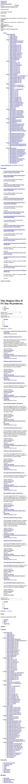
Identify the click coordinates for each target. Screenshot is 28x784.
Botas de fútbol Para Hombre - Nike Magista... (13, 403)
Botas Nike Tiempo (11, 109)
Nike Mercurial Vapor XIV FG (17, 133)
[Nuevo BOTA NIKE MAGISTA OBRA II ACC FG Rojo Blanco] (15, 556)
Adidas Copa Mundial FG (16, 65)
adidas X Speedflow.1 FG (16, 101)
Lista (5, 309)
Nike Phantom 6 (13, 162)
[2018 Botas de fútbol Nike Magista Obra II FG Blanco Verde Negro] (15, 535)
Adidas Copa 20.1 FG (15, 69)
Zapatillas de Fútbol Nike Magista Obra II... (13, 336)
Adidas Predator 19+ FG (15, 49)
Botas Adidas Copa (11, 61)
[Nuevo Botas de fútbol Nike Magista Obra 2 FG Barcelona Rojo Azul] (15, 512)
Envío (5, 766)
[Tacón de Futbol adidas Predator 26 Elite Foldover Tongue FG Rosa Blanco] (15, 172)
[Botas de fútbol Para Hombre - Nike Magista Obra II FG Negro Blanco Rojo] (15, 397)
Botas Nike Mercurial (12, 122)
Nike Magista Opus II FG (16, 120)
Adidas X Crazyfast (14, 106)
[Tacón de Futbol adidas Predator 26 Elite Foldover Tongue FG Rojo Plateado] (15, 213)
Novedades (3, 168)
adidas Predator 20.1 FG (15, 51)
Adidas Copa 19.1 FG (15, 66)
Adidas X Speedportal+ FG (16, 105)
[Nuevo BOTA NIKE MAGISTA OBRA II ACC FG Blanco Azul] (15, 377)
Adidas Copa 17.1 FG (15, 62)
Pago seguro (6, 770)
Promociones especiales (9, 762)
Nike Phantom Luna (14, 161)
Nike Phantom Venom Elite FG (17, 150)
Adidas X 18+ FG (14, 91)
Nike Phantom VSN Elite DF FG (17, 149)
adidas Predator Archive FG (16, 53)
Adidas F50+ (13, 35)
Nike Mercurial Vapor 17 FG (16, 126)
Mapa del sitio (7, 772)
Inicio (5, 32)
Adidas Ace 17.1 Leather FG (16, 85)
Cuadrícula (6, 308)
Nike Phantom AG (14, 157)
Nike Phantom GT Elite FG (16, 156)
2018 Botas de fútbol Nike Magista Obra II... (13, 361)
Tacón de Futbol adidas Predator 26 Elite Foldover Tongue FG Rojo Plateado (14, 217)
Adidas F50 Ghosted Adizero (16, 102)
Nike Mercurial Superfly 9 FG (17, 125)
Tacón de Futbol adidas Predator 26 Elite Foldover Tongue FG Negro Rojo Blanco (14, 203)
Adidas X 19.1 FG (14, 94)
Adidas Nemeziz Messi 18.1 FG (17, 78)
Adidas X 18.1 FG (14, 93)
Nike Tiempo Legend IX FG (16, 113)
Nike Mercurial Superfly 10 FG (17, 124)
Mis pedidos (6, 778)
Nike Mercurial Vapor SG (16, 138)
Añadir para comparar (9, 354)
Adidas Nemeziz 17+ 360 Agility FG (18, 75)
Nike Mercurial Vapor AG (16, 141)
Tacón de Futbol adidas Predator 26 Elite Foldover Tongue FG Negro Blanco (14, 230)
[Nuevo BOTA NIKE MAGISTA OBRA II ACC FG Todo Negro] (15, 467)
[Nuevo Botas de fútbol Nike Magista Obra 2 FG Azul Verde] (15, 422)
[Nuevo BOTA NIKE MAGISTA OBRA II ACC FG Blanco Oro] (15, 577)
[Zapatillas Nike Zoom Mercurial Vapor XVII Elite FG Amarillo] (15, 254)
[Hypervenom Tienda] (6, 4)
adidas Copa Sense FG (15, 71)
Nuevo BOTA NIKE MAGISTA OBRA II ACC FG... (14, 383)
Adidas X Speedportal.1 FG (16, 103)
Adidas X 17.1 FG (14, 90)
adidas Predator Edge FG (15, 55)
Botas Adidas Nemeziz (12, 74)
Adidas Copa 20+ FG (15, 70)
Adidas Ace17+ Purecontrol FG (17, 86)
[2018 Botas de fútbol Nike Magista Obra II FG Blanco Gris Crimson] (15, 355)
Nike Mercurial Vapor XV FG (17, 129)
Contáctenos (3, 2)
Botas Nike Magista (11, 118)
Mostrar (3, 313)
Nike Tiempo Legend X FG (16, 114)
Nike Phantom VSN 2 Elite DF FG (18, 153)
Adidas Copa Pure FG (15, 73)
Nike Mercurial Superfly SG (16, 137)
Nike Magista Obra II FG (16, 121)
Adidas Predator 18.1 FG (15, 46)
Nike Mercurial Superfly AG (16, 140)
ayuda (5, 768)
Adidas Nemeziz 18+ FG (15, 79)
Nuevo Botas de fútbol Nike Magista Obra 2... (13, 427)
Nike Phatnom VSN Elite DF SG (17, 152)
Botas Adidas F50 (11, 34)
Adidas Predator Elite (15, 58)
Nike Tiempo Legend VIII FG (17, 112)
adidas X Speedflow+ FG (16, 99)
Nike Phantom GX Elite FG (16, 160)
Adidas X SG (13, 108)
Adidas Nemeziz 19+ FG (15, 82)
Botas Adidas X (10, 87)
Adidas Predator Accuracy (16, 57)
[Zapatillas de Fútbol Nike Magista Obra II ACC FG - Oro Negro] (15, 331)
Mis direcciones (7, 780)
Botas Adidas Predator (12, 39)
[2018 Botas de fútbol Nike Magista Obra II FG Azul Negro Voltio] (15, 445)
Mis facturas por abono (9, 779)
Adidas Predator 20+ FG (15, 50)
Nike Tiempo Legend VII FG (16, 110)
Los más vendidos (8, 764)
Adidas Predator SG (14, 59)
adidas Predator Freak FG (16, 54)
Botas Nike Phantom (11, 148)
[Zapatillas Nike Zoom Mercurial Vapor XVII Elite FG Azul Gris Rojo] (15, 240)
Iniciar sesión (4, 1)
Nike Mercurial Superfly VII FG (17, 134)
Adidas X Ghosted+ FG (15, 97)
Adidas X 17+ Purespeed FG (16, 89)
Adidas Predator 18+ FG (15, 45)
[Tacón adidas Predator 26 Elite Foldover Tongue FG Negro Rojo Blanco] (15, 199)
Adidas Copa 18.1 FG (15, 63)
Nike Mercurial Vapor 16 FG (16, 128)
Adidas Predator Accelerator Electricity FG (17, 640)
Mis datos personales (8, 782)
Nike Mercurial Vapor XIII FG (17, 136)
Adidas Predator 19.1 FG (15, 47)
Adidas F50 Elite (14, 37)
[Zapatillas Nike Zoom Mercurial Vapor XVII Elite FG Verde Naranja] (15, 267)
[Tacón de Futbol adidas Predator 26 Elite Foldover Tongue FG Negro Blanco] (15, 226)
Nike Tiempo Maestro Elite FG (17, 117)
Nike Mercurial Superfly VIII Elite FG (16, 727)
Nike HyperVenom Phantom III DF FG (16, 741)
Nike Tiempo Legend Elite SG (17, 116)
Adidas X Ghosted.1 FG (15, 98)
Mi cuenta (3, 775)
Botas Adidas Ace (11, 83)
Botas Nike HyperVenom (13, 142)
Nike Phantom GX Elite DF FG (17, 158)
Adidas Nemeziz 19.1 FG (16, 81)
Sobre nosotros (7, 769)
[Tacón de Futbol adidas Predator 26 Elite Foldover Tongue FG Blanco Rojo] (15, 186)
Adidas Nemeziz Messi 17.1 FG (17, 77)
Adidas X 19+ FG (14, 95)
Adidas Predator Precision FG (17, 41)
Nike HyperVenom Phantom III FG (18, 144)
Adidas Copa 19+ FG (15, 67)
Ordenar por (3, 312)
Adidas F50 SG (13, 38)
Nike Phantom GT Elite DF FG (17, 154)
